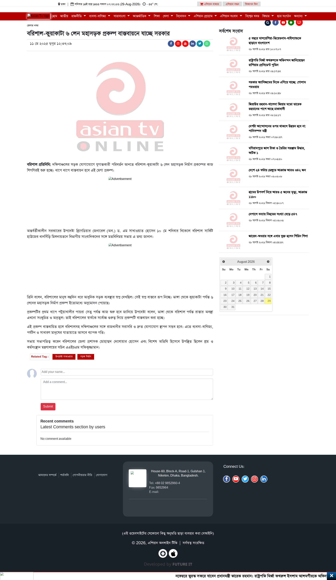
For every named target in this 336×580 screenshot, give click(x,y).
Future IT (182, 564)
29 (269, 300)
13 (255, 288)
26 (247, 300)
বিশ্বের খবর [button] (252, 16)
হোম (54, 16)
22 (269, 294)
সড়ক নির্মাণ (85, 356)
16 (225, 294)
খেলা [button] (166, 16)
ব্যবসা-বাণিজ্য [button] (98, 16)
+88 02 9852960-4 (167, 483)
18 (240, 294)
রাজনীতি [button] (77, 16)
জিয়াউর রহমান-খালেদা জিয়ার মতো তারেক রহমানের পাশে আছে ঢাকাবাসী (275, 106)
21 (262, 294)
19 (247, 294)
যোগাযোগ (101, 475)
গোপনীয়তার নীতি (82, 475)
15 (269, 288)
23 (225, 300)
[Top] (327, 553)
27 (255, 300)
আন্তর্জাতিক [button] (140, 16)
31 (232, 306)
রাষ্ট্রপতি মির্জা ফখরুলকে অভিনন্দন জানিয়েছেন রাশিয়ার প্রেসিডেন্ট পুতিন (277, 62)
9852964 (162, 487)
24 (232, 300)
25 (240, 300)
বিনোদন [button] (181, 16)
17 (232, 294)
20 (255, 294)
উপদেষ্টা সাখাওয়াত (64, 356)
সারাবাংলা (120, 16)
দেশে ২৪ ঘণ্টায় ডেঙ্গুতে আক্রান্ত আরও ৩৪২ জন (277, 170)
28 (262, 300)
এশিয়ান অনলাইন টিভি (162, 543)
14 (262, 288)
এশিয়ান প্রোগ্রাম (204, 16)
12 (247, 288)
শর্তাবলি (64, 475)
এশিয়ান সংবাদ (229, 16)
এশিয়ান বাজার (211, 4)
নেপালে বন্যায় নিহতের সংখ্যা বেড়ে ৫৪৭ (273, 214)
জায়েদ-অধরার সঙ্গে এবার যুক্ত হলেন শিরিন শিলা (278, 236)
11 (240, 288)
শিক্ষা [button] (157, 16)
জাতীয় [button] (64, 16)
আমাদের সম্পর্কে (47, 475)
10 (232, 288)
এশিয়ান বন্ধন (232, 4)
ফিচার (266, 16)
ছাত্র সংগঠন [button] (284, 16)
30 (225, 306)
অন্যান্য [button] (299, 16)
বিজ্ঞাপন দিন (251, 4)
